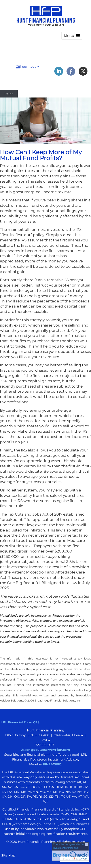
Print (8, 94)
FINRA (48, 764)
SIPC (57, 764)
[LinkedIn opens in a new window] (58, 74)
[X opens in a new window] (83, 74)
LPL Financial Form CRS (20, 722)
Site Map (8, 855)
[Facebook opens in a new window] (70, 74)
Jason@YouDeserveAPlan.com (45, 750)
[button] (71, 36)
